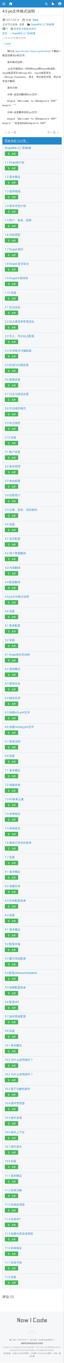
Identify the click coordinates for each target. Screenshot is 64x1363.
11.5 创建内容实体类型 (19, 1233)
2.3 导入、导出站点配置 (19, 336)
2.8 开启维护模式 (15, 408)
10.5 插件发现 (13, 1117)
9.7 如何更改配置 (15, 1016)
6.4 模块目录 (12, 698)
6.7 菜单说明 (12, 741)
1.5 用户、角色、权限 (18, 220)
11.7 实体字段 (13, 1262)
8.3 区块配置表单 (15, 900)
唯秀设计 (49, 1340)
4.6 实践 (10, 611)
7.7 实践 (10, 857)
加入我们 (33, 1340)
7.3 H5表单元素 (14, 799)
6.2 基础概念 (12, 669)
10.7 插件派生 (13, 1146)
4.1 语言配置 (12, 538)
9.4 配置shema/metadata (21, 973)
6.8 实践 (10, 755)
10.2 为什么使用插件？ (19, 1059)
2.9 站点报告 (12, 423)
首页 (4, 33)
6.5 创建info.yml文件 (17, 712)
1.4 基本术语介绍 (15, 205)
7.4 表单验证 (12, 813)
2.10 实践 (10, 437)
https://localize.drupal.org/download (33, 51)
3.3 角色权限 (12, 481)
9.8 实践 (10, 1030)
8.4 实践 (10, 915)
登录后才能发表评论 (23, 28)
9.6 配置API (12, 1002)
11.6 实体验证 (13, 1248)
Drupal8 (7, 44)
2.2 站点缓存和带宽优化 (19, 321)
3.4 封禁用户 (12, 495)
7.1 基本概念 (12, 770)
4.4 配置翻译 (12, 582)
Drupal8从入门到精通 (42, 24)
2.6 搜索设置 (12, 379)
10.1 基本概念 (13, 1045)
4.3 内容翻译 (12, 567)
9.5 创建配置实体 (15, 987)
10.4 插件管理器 (15, 1103)
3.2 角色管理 (12, 466)
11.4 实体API (13, 1219)
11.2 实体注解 (13, 1190)
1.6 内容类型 (12, 234)
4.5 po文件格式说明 (17, 596)
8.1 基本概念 (12, 871)
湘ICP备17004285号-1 (18, 1340)
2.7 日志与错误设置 (17, 394)
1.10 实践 (10, 292)
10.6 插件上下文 (15, 1132)
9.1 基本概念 (12, 929)
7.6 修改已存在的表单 (18, 842)
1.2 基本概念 (12, 176)
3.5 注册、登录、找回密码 (21, 509)
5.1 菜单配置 (12, 625)
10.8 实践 (10, 1161)
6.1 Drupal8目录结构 (17, 654)
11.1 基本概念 (13, 1175)
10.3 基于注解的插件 (17, 1088)
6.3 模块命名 (12, 683)
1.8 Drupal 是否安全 (17, 263)
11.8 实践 (10, 1277)
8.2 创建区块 (12, 886)
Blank (36, 19)
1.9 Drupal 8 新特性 (16, 278)
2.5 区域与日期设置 (17, 365)
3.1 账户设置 (12, 451)
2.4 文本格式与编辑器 (18, 350)
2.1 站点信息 (12, 307)
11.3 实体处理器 (15, 1204)
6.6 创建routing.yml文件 (19, 727)
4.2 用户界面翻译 (15, 553)
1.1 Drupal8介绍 (14, 162)
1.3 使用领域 (12, 191)
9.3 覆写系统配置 (15, 958)
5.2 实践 (10, 640)
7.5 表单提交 (12, 828)
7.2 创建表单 (12, 784)
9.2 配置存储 (12, 944)
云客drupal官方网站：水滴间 (25, 1353)
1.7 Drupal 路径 (14, 249)
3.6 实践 (10, 524)
